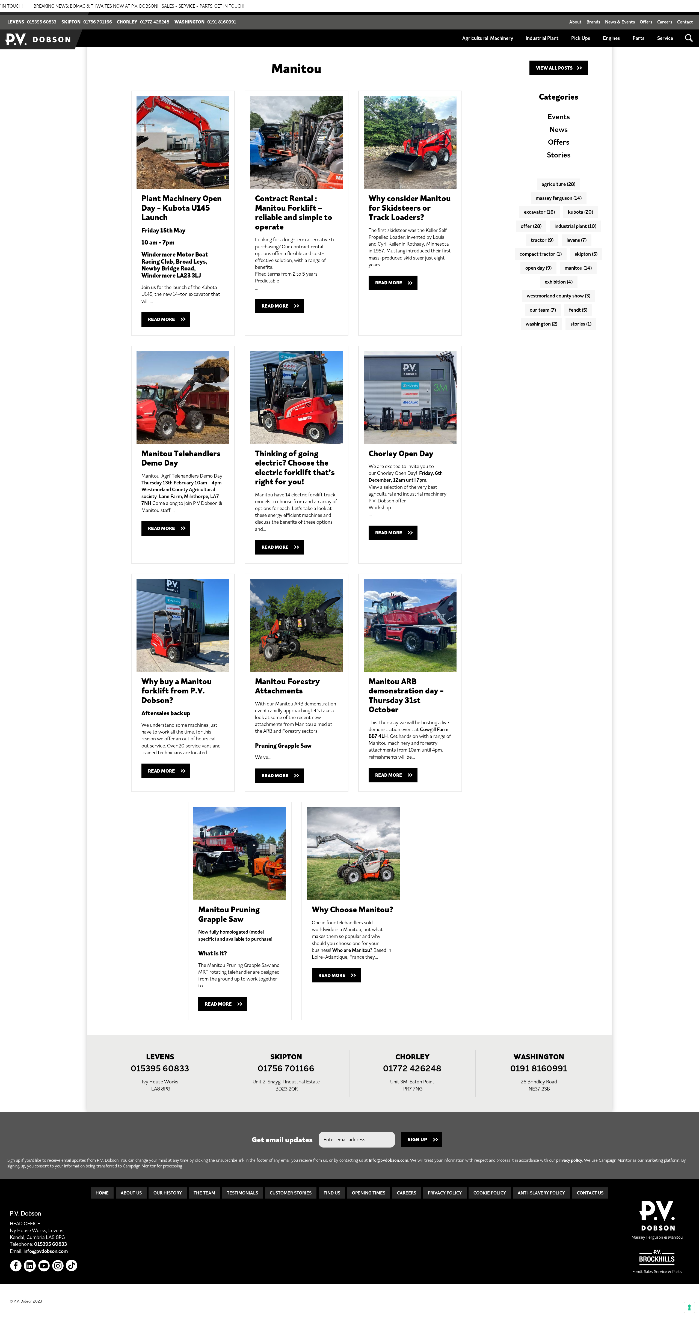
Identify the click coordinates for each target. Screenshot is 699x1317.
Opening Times (368, 1193)
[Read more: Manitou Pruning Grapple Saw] (239, 853)
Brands (593, 22)
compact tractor (541, 254)
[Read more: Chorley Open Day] (410, 397)
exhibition (559, 282)
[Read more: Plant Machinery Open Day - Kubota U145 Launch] (183, 142)
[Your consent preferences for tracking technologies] (689, 1307)
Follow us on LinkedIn (30, 1266)
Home (102, 1193)
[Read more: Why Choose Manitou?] (353, 853)
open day (538, 268)
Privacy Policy (445, 1193)
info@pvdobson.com (388, 1160)
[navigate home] (38, 30)
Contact (685, 22)
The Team (204, 1193)
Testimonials (242, 1193)
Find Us (332, 1193)
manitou (578, 268)
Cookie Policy (489, 1193)
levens (577, 240)
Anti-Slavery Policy (541, 1193)
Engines (611, 38)
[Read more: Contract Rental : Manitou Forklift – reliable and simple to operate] (296, 142)
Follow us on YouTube (44, 1266)
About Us (131, 1193)
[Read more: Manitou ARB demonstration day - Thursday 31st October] (410, 625)
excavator (539, 212)
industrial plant (575, 226)
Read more (161, 319)
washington (541, 324)
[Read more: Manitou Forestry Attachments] (296, 625)
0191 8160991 (221, 22)
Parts (638, 38)
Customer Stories (291, 1193)
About (575, 22)
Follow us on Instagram (58, 1266)
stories (580, 324)
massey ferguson (559, 198)
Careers (664, 22)
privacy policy (569, 1160)
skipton (586, 254)
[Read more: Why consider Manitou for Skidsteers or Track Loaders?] (410, 142)
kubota (580, 212)
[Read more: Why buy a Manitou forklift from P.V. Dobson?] (183, 625)
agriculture (558, 184)
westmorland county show (558, 296)
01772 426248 (154, 22)
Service (665, 38)
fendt (578, 310)
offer (531, 226)
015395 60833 (41, 22)
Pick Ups (580, 38)
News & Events (620, 22)
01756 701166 (97, 22)
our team (543, 310)
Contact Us (590, 1193)
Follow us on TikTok (72, 1266)
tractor (542, 240)
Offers (646, 22)
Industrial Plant (542, 38)
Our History (167, 1193)
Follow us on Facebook (16, 1266)
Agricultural (475, 38)
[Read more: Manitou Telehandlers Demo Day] (183, 397)
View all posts (554, 68)
